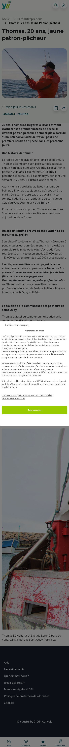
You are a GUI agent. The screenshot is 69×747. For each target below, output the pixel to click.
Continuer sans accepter (16, 325)
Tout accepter (34, 410)
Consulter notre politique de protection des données (27, 395)
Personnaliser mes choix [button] (13, 398)
